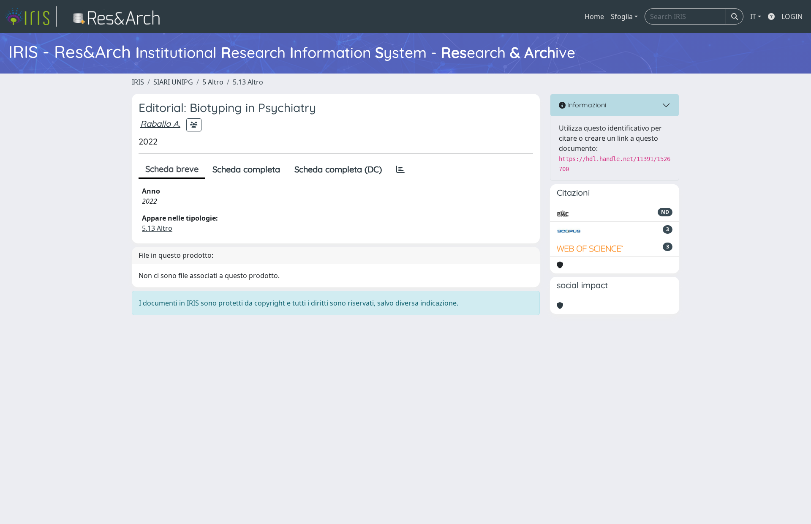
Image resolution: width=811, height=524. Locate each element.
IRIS (138, 82)
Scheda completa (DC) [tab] (338, 169)
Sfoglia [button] (622, 16)
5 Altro (212, 82)
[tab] (400, 169)
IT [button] (753, 16)
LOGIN (792, 16)
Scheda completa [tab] (246, 169)
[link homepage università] (118, 16)
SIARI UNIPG (173, 82)
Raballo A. (160, 123)
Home (594, 16)
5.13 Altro (248, 82)
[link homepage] (31, 16)
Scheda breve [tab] (172, 169)
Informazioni (586, 105)
